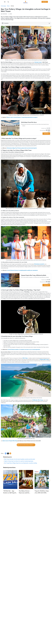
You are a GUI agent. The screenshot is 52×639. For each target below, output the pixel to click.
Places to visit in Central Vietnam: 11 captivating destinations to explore (21, 117)
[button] (48, 480)
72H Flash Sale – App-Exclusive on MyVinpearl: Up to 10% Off (9, 492)
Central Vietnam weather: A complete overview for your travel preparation (24, 349)
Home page (3, 5)
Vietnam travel (37, 62)
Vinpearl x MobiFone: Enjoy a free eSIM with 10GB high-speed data (42, 492)
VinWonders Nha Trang (37, 400)
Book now (46, 133)
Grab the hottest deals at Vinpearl (26, 444)
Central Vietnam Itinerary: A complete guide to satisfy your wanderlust (22, 270)
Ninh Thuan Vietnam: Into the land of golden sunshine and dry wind (19, 459)
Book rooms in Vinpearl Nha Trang (10, 440)
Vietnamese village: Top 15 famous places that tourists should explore (22, 148)
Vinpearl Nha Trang (44, 359)
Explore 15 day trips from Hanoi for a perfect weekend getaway (18, 461)
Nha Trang (25, 358)
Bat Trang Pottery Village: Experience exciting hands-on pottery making (20, 463)
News (8, 5)
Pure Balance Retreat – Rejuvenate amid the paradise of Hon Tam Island (26, 492)
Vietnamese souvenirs (39, 264)
